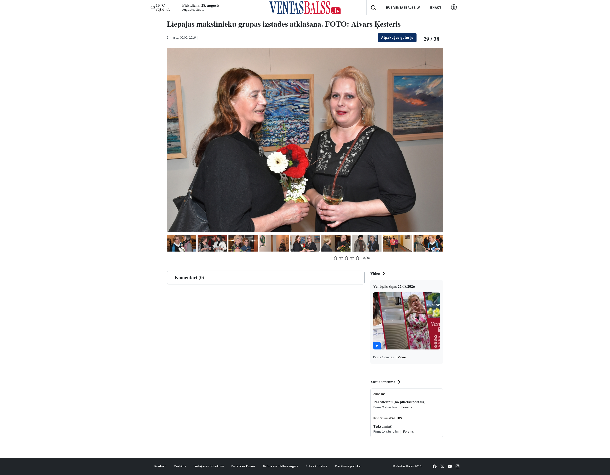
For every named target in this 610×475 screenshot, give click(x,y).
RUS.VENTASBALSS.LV (403, 7)
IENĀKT (436, 7)
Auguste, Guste (193, 9)
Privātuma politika (348, 466)
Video (375, 273)
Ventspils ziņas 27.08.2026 (394, 286)
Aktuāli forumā (382, 381)
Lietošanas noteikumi (209, 466)
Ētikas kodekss (316, 466)
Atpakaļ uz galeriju (397, 37)
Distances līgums (243, 466)
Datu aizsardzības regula (280, 466)
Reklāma (180, 466)
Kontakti (160, 466)
